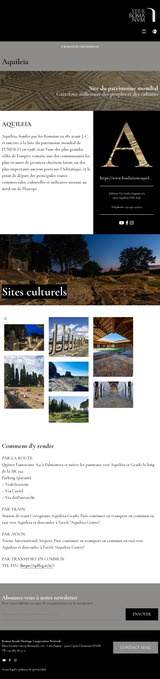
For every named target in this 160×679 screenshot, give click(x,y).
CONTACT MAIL (135, 647)
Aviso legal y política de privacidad (24, 669)
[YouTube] (122, 223)
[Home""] (143, 12)
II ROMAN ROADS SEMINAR (80, 46)
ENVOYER (142, 614)
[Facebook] (128, 223)
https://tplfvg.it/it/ (37, 565)
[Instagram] (132, 223)
